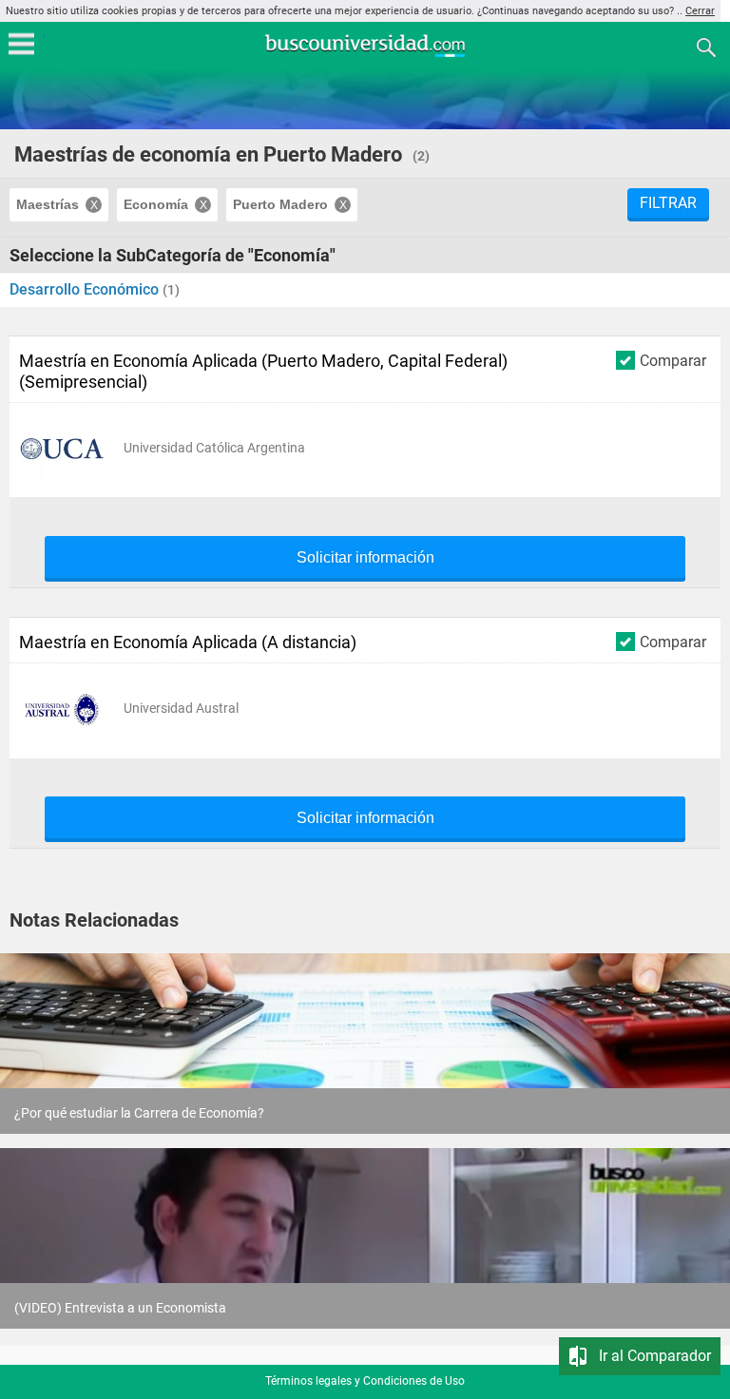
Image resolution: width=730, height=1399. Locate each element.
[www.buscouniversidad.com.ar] (365, 55)
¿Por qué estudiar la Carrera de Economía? (139, 1113)
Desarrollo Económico (86, 289)
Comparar (673, 360)
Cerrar (700, 11)
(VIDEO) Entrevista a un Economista (120, 1307)
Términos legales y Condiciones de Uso (365, 1381)
